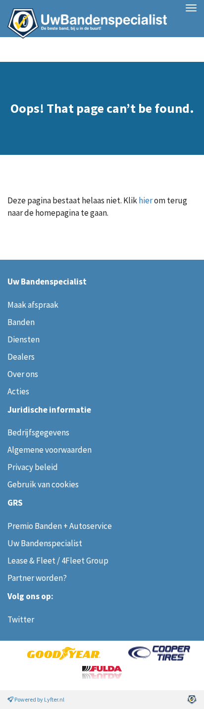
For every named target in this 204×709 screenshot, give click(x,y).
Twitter (20, 619)
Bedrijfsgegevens (38, 432)
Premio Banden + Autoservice (59, 525)
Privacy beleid (32, 467)
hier (146, 200)
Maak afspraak (32, 304)
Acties (18, 391)
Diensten (23, 339)
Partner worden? (37, 577)
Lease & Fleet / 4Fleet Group (57, 560)
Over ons (22, 374)
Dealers (21, 356)
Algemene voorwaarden (49, 449)
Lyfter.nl (54, 699)
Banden (21, 322)
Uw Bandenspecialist (83, 18)
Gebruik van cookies (43, 484)
